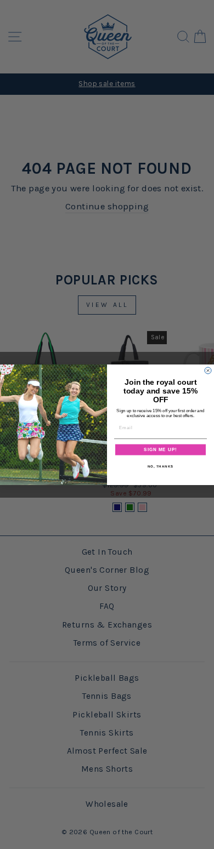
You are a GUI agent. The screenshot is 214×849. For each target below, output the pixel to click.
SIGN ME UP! (160, 449)
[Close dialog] (208, 370)
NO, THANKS (161, 466)
